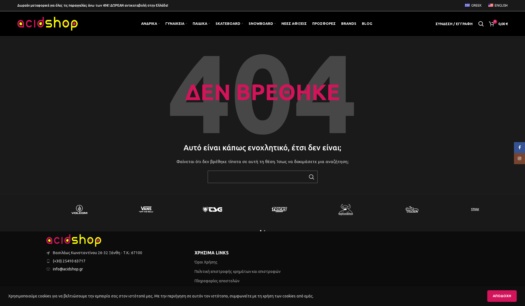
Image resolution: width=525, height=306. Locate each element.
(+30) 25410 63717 (69, 261)
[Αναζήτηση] (480, 23)
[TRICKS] (279, 209)
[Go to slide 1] (260, 230)
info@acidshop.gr (68, 269)
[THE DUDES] (412, 209)
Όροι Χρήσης (206, 262)
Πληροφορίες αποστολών (217, 281)
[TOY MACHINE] (346, 209)
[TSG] (212, 209)
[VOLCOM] (79, 209)
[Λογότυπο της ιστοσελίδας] (47, 23)
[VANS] (146, 209)
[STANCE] (479, 209)
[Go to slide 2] (264, 230)
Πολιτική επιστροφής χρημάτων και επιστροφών (238, 271)
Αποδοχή (502, 296)
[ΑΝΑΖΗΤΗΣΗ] (311, 177)
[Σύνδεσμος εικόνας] (73, 240)
